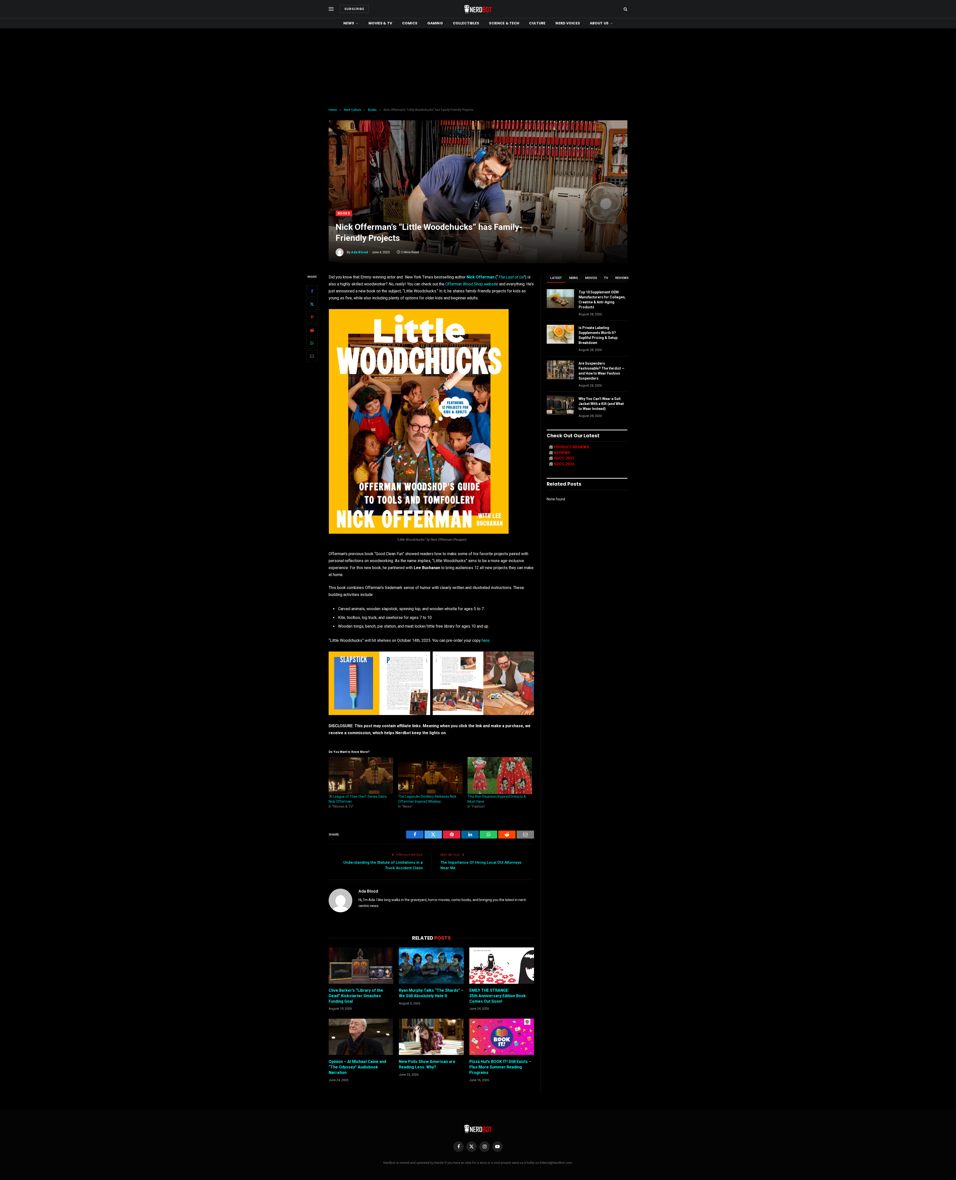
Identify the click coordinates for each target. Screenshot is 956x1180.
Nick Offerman (480, 277)
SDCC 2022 (564, 464)
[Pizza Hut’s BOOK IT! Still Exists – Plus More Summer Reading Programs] (501, 1037)
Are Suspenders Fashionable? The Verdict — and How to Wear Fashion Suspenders (601, 370)
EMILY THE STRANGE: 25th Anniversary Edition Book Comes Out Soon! (497, 996)
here (485, 640)
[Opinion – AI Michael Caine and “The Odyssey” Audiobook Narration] (361, 1037)
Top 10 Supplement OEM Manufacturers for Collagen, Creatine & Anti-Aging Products (602, 299)
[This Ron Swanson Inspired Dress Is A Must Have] (500, 775)
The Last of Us (511, 277)
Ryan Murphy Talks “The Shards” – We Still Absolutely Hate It (431, 993)
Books (344, 213)
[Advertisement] (478, 68)
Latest (556, 278)
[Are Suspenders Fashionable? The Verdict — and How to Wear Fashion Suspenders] (560, 369)
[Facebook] (312, 291)
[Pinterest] (312, 317)
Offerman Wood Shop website (471, 284)
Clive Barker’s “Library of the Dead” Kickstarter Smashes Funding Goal (356, 996)
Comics (409, 23)
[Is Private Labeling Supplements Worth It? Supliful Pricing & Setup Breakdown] (560, 334)
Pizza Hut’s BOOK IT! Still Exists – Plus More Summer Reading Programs (500, 1067)
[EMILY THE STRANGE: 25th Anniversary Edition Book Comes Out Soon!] (501, 965)
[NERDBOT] (478, 8)
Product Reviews (571, 447)
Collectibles (466, 23)
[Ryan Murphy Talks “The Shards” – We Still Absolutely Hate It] (431, 965)
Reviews (622, 278)
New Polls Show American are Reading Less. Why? (427, 1064)
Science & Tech (504, 23)
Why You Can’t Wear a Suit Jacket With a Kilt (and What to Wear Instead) (601, 404)
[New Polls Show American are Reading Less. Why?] (431, 1037)
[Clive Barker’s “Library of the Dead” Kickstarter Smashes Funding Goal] (361, 965)
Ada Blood (359, 252)
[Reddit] (312, 330)
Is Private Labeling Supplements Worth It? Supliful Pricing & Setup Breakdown (598, 335)
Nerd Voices (567, 23)
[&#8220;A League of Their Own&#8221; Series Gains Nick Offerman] (361, 775)
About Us (599, 23)
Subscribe (354, 9)
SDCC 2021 (564, 458)
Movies (591, 278)
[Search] (625, 9)
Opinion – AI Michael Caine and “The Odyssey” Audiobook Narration (357, 1067)
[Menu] (331, 9)
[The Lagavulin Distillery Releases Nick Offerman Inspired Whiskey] (430, 775)
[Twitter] (312, 304)
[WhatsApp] (312, 343)
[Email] (312, 356)
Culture (537, 23)
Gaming (435, 23)
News (348, 23)
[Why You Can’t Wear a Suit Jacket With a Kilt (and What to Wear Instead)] (560, 405)
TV (606, 278)
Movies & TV (380, 23)
